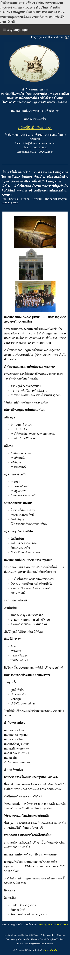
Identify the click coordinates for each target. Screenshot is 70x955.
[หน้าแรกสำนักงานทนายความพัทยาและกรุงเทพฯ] (34, 82)
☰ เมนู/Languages (15, 30)
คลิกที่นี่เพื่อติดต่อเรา (35, 128)
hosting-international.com (53, 924)
